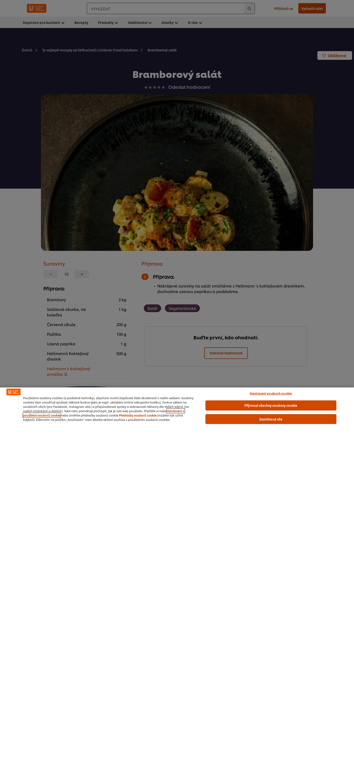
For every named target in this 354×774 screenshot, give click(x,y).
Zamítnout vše (270, 419)
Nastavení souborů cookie (271, 393)
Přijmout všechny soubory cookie (270, 405)
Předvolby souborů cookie (137, 415)
